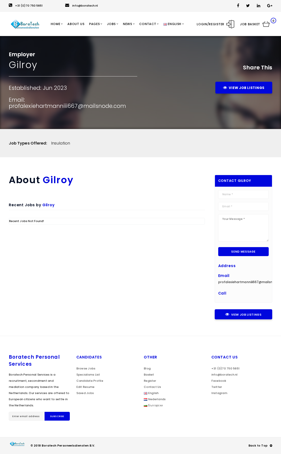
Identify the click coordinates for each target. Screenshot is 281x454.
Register (150, 381)
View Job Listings (247, 87)
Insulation (60, 143)
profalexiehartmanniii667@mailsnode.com (67, 106)
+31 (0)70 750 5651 (29, 6)
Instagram (219, 393)
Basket (149, 375)
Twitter (216, 387)
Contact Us (152, 387)
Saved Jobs (85, 393)
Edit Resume (85, 387)
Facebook (218, 381)
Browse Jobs (85, 368)
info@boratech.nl (85, 6)
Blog (147, 368)
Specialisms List (88, 375)
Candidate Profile (89, 381)
